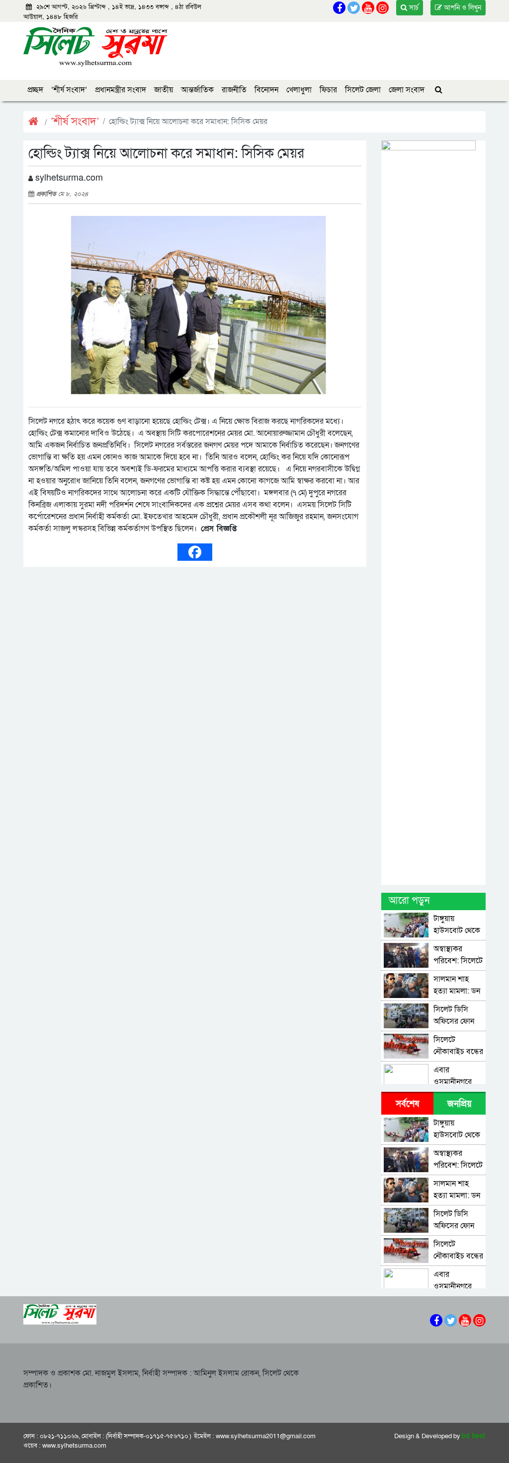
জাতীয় (163, 89)
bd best (474, 1436)
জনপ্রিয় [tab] (459, 1104)
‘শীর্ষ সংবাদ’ (69, 89)
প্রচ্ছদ (35, 89)
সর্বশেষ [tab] (407, 1104)
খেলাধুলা (299, 89)
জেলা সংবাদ (406, 89)
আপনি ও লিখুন (461, 7)
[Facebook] (194, 552)
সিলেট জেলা (363, 89)
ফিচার (328, 89)
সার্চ (413, 7)
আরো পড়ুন (409, 900)
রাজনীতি (234, 89)
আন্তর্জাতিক (197, 89)
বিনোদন (266, 89)
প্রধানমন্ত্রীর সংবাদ (120, 89)
